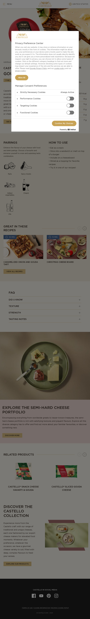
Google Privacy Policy (38, 68)
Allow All (21, 78)
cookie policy (59, 68)
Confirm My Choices (64, 123)
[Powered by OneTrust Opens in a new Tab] (69, 130)
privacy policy (20, 71)
